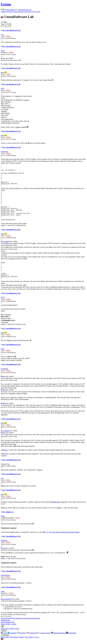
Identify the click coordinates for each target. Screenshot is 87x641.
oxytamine (4, 151)
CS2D (5, 633)
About (11, 628)
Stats (8, 620)
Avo (2, 34)
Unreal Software (10, 10)
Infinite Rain (55, 502)
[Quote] (1, 40)
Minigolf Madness (59, 633)
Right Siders (72, 633)
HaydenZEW (5, 575)
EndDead (4, 540)
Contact (13, 624)
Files (7, 637)
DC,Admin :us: (8, 512)
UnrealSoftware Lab (25, 10)
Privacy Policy (6, 624)
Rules (31, 637)
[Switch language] (2, 639)
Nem (2, 88)
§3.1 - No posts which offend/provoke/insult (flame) (62, 532)
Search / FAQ (24, 637)
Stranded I (13, 633)
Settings (3, 620)
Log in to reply (35, 11)
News (7, 628)
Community (5, 635)
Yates (2, 51)
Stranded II (23, 633)
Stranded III (33, 633)
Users (11, 637)
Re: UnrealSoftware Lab (11, 30)
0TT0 (3, 297)
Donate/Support (6, 622)
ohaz (2, 72)
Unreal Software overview (21, 11)
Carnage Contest (45, 633)
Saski (2, 516)
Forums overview (7, 11)
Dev (13, 622)
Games (4, 631)
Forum (6, 4)
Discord (16, 637)
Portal (3, 628)
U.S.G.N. (36, 637)
